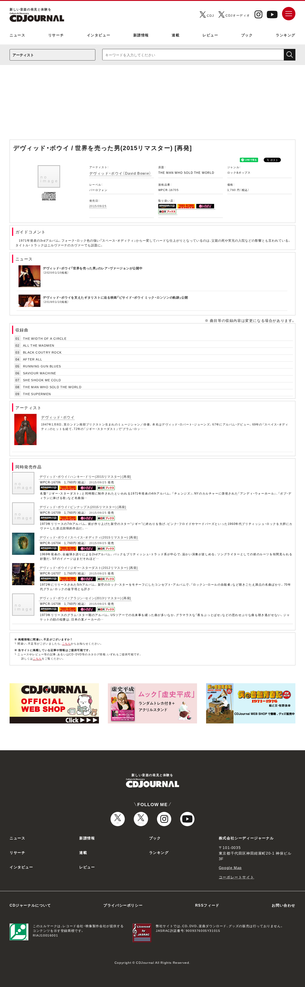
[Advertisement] (152, 104)
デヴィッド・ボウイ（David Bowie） (120, 173)
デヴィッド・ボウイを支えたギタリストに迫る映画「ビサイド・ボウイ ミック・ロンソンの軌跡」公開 (115, 297)
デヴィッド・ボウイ (58, 417)
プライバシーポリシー (123, 905)
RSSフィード (207, 905)
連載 (176, 35)
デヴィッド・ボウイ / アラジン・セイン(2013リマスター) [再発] (85, 598)
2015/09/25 (98, 206)
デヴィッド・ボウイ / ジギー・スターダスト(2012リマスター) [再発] (89, 567)
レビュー (210, 35)
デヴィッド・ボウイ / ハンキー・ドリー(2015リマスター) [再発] (85, 476)
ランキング (285, 35)
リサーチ (56, 35)
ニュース (17, 35)
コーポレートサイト (236, 877)
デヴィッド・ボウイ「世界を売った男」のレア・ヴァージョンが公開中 (92, 268)
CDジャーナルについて (30, 905)
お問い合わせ (283, 905)
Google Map (230, 867)
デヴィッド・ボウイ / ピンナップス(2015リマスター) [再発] (83, 507)
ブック (247, 35)
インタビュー (99, 35)
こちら (66, 643)
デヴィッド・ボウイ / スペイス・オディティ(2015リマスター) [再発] (89, 537)
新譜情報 (141, 35)
